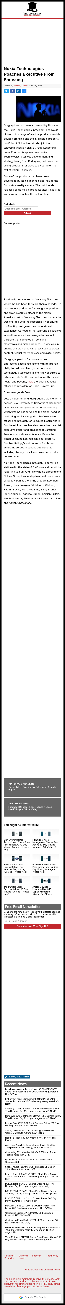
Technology (52, 1255)
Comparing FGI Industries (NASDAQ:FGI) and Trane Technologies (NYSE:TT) (30, 1153)
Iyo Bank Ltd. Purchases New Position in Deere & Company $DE (29, 1160)
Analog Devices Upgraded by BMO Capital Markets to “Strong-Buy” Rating (42, 890)
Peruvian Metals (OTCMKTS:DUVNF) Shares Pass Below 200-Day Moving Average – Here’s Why (30, 1206)
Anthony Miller (20, 86)
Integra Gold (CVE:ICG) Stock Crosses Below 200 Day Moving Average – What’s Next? (32, 1124)
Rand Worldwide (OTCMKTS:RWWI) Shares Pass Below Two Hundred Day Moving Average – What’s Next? (33, 1117)
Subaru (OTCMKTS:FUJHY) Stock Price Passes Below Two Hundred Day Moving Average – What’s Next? (32, 1109)
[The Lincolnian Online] (32, 20)
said (31, 381)
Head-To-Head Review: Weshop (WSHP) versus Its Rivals (31, 1138)
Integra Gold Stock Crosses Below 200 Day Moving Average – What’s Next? (16, 890)
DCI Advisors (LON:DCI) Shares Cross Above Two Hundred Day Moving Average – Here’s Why (30, 1185)
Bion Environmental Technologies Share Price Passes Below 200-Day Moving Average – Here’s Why (17, 845)
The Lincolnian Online (49, 1269)
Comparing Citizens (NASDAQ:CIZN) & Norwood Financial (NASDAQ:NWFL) (29, 1214)
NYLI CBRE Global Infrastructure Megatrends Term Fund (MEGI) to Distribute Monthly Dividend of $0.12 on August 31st (32, 1230)
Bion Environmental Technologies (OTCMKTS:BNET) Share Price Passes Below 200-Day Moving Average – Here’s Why (32, 1091)
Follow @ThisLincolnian (18, 1077)
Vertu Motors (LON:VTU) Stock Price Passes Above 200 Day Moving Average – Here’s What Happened (33, 1238)
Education (9, 1258)
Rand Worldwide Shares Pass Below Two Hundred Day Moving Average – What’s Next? (45, 868)
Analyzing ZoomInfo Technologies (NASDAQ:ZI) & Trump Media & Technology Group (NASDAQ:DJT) (30, 1146)
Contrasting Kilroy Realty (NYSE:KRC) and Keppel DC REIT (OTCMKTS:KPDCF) (31, 1221)
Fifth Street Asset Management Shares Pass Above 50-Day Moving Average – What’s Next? (45, 843)
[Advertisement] (32, 41)
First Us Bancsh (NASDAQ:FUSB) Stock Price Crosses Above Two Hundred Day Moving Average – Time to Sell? (31, 1176)
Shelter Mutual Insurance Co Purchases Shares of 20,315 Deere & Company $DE (30, 1168)
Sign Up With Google (35, 1297)
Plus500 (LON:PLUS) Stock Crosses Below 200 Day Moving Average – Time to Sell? (31, 1199)
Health (22, 1258)
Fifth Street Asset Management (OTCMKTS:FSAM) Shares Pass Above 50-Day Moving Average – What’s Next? (32, 1101)
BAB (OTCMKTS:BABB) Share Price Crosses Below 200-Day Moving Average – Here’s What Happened (31, 1192)
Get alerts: (10, 204)
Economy (37, 1255)
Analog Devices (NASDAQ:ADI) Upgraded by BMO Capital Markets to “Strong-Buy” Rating (30, 1131)
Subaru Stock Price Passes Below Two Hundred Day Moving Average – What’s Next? (16, 868)
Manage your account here (33, 1286)
